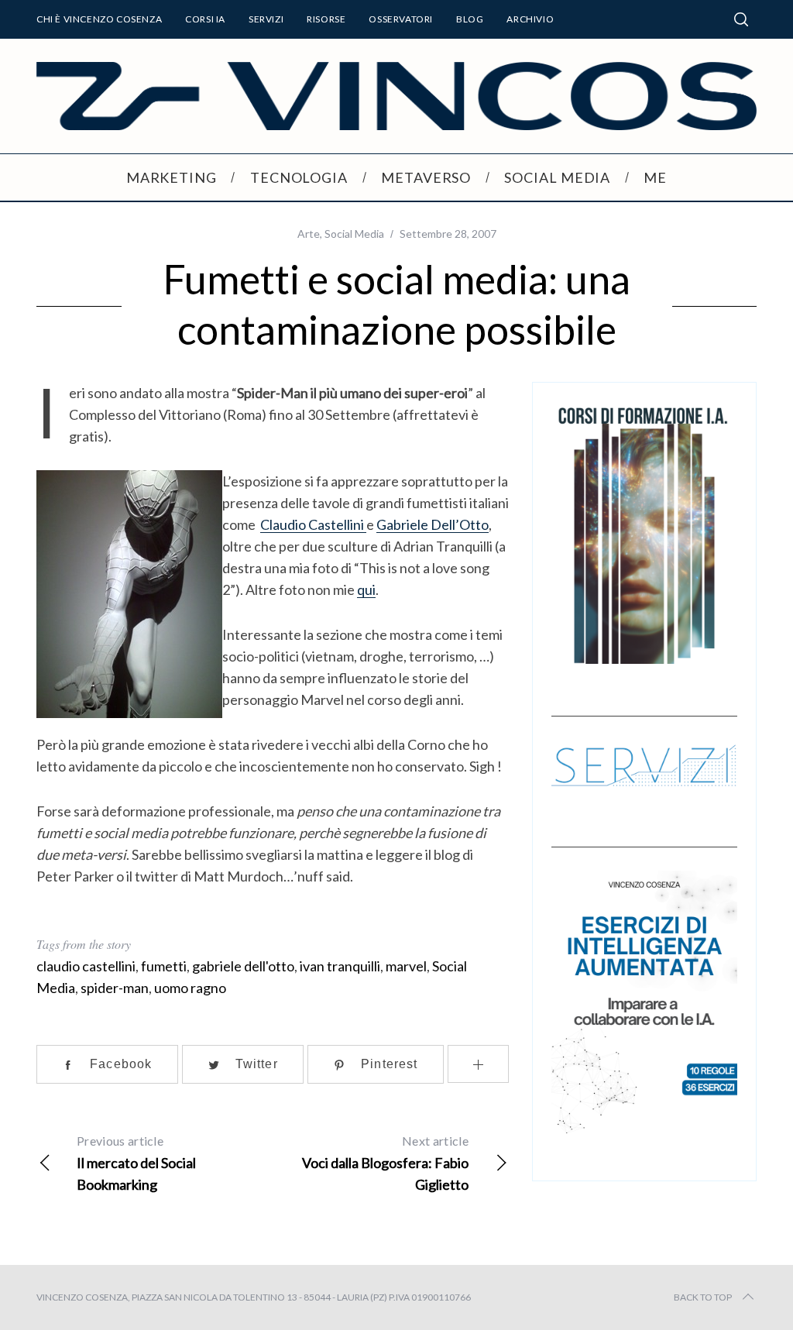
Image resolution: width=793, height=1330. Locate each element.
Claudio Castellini (312, 524)
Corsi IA (205, 19)
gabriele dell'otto (243, 965)
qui (366, 589)
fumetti (164, 965)
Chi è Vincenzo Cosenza (99, 19)
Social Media (354, 233)
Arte (308, 233)
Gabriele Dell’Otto (432, 524)
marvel (406, 965)
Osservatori (401, 19)
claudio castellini (86, 965)
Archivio (530, 19)
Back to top (703, 1297)
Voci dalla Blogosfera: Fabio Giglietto (385, 1163)
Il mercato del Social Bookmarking (136, 1163)
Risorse (326, 19)
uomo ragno (190, 987)
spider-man (115, 987)
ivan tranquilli (340, 965)
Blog (469, 19)
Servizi (266, 19)
